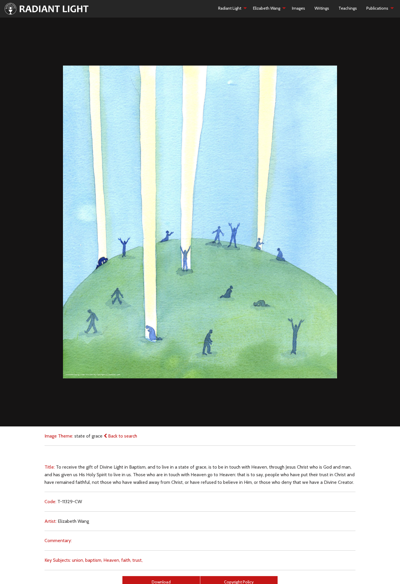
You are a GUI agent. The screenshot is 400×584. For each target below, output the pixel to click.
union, (78, 560)
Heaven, (111, 560)
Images (298, 8)
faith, (126, 560)
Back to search (122, 436)
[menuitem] (230, 8)
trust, (137, 560)
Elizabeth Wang (266, 8)
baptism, (93, 560)
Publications (377, 8)
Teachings (348, 8)
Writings (321, 8)
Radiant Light (229, 8)
